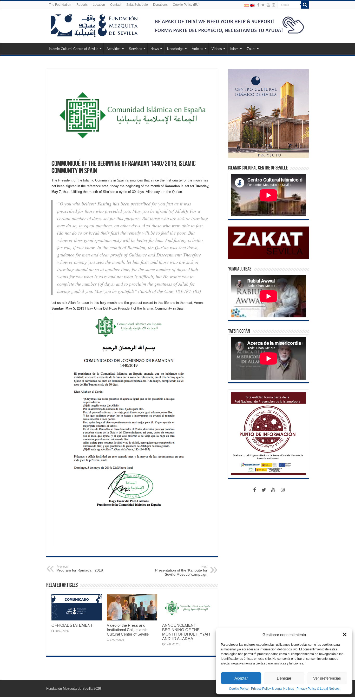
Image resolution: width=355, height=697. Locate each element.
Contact (115, 5)
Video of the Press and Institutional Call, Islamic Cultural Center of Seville (128, 629)
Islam (234, 49)
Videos (217, 49)
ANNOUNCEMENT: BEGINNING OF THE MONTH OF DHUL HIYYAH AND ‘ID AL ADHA (186, 632)
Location (99, 5)
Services (135, 49)
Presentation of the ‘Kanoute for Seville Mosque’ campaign (181, 570)
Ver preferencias (327, 678)
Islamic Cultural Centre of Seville (73, 49)
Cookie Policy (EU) (186, 5)
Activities (114, 49)
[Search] (305, 5)
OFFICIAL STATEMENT (72, 625)
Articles (197, 49)
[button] (344, 634)
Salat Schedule (137, 5)
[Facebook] (258, 5)
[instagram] (274, 5)
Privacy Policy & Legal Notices (272, 688)
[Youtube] (268, 5)
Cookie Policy (238, 688)
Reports (82, 5)
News (154, 49)
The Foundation (60, 5)
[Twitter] (263, 5)
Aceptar (241, 678)
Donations (160, 5)
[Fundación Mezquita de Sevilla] (94, 24)
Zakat (251, 49)
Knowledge (175, 49)
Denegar (284, 678)
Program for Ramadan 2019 (80, 568)
